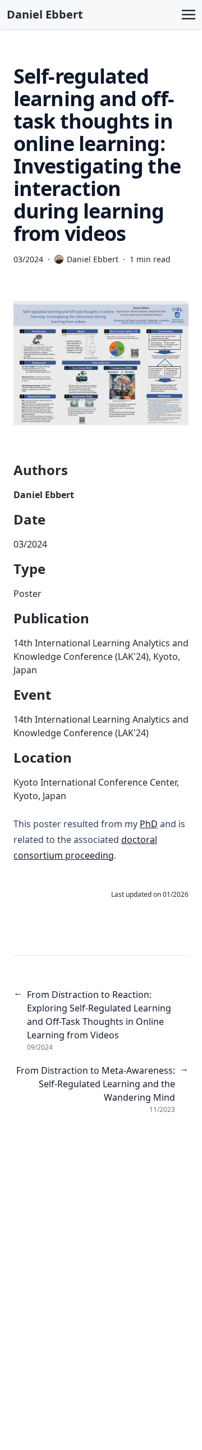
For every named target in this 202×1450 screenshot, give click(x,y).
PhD (149, 824)
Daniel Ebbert (45, 14)
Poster (27, 593)
